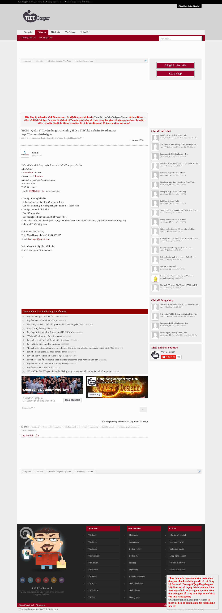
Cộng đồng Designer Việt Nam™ (38, 609)
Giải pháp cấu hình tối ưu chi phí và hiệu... (177, 257)
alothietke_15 (165, 156)
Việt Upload (93, 569)
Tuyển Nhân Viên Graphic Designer (43, 344)
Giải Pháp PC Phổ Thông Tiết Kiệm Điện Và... (178, 145)
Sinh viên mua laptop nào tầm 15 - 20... (176, 248)
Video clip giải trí (177, 549)
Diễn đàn (42, 32)
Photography (134, 597)
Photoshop (28, 172)
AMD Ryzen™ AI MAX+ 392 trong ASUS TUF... (180, 238)
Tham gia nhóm (72, 400)
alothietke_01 (165, 175)
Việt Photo (92, 576)
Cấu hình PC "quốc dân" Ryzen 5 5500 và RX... (179, 285)
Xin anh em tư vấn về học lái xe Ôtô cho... (177, 276)
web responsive (29, 430)
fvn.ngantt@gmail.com (39, 239)
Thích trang (94, 394)
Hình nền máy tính (177, 569)
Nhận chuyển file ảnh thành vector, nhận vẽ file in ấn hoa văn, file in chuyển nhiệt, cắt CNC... (70, 348)
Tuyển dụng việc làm (49, 138)
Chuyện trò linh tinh (178, 535)
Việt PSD (92, 583)
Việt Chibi (92, 549)
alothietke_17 (165, 222)
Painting (132, 563)
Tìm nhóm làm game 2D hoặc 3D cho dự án (47, 351)
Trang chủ (28, 32)
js (43, 191)
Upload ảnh (85, 32)
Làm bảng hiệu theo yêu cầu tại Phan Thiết (177, 182)
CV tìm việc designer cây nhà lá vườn (44, 336)
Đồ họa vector (135, 549)
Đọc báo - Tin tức (177, 542)
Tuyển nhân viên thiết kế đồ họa (42, 320)
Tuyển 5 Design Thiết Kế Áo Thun (43, 316)
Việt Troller (93, 563)
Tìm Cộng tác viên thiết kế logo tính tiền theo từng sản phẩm (55, 324)
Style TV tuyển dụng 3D (38, 328)
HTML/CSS (34, 191)
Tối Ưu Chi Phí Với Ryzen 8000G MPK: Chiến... (179, 163)
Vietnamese (40, 605)
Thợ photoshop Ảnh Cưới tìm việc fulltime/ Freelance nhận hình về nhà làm (62, 359)
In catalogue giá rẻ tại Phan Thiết (173, 135)
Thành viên (55, 32)
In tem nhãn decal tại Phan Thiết (173, 220)
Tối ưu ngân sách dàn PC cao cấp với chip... (177, 229)
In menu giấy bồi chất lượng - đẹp (174, 154)
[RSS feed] (53, 582)
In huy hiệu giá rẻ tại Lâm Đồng (173, 192)
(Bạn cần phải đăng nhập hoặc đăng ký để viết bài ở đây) (125, 422)
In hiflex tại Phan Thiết (169, 201)
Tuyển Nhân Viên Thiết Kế (39, 367)
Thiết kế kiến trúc (136, 583)
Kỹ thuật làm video (137, 576)
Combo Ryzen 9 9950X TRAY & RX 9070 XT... (179, 210)
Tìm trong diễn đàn (28, 37)
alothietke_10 (165, 138)
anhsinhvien (165, 278)
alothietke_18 (165, 185)
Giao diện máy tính (26, 605)
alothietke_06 (165, 194)
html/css (39, 176)
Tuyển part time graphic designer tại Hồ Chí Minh (50, 332)
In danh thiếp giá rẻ (168, 266)
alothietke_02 (165, 269)
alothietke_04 (165, 203)
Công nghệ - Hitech (178, 556)
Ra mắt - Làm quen (177, 563)
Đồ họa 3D (133, 556)
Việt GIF (92, 597)
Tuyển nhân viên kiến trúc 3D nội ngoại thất (48, 355)
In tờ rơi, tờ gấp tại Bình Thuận (172, 173)
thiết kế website (108, 427)
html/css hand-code (72, 427)
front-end (47, 427)
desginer (35, 427)
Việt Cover (92, 542)
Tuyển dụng (70, 32)
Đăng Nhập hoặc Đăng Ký (189, 6)
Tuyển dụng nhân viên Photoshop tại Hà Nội (48, 363)
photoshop (94, 427)
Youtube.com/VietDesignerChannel (111, 117)
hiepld (73, 138)
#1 (143, 409)
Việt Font (92, 535)
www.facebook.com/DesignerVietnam (187, 599)
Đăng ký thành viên (175, 65)
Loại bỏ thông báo (145, 117)
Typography (134, 542)
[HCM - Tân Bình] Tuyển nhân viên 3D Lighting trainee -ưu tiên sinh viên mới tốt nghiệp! (69, 371)
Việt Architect (93, 556)
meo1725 (164, 147)
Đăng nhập (175, 73)
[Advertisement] (111, 49)
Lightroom (133, 569)
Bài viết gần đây (46, 37)
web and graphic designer (128, 427)
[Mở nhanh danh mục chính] (145, 61)
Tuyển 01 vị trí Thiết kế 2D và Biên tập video (48, 340)
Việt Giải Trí (93, 590)
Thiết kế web (134, 590)
